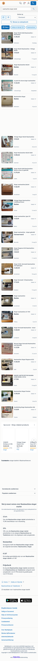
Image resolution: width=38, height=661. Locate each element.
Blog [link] (2, 608)
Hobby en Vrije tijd (16, 27)
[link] (4, 3)
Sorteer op (20, 14)
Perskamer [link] (11, 633)
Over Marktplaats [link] (6, 630)
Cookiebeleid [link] (5, 621)
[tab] (3, 17)
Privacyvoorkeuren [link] (7, 625)
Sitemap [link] (11, 640)
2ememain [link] (4, 640)
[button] (24, 3)
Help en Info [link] (5, 615)
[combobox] (16, 8)
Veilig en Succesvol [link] (7, 611)
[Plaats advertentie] (33, 3)
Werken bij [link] (4, 633)
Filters (7, 27)
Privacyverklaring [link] (6, 618)
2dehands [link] (10, 636)
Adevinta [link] (4, 636)
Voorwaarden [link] (13, 615)
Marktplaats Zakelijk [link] (10, 608)
